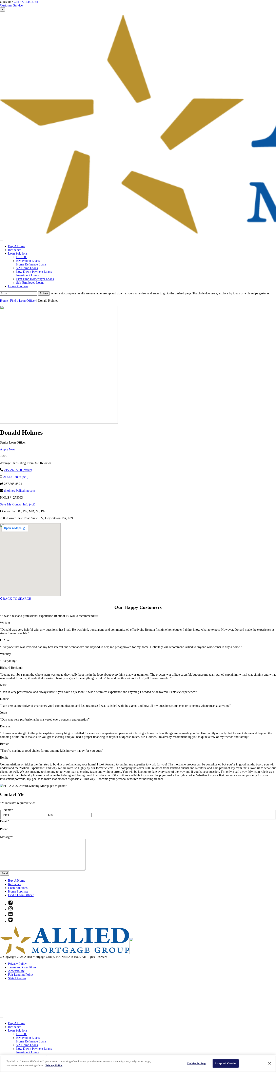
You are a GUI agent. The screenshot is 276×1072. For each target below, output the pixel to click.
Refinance (14, 250)
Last (50, 814)
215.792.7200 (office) (18, 470)
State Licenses (17, 978)
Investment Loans (27, 275)
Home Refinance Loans (31, 264)
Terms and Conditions (22, 967)
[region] (138, 1063)
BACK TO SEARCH (16, 598)
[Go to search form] (2, 9)
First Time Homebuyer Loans (35, 279)
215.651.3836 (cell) (15, 477)
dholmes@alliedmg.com (19, 490)
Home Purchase (18, 286)
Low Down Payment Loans (34, 271)
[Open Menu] (1, 240)
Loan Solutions (17, 253)
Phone (4, 829)
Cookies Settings (196, 1063)
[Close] (269, 1063)
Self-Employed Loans (30, 282)
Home (4, 300)
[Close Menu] (1, 1017)
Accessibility (16, 971)
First (6, 814)
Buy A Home (16, 246)
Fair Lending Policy (21, 974)
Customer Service (11, 5)
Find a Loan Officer (23, 300)
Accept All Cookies (225, 1063)
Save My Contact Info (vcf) (17, 504)
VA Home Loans (27, 268)
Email (4, 821)
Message (6, 837)
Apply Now (7, 449)
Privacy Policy (17, 963)
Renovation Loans (28, 260)
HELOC (21, 257)
